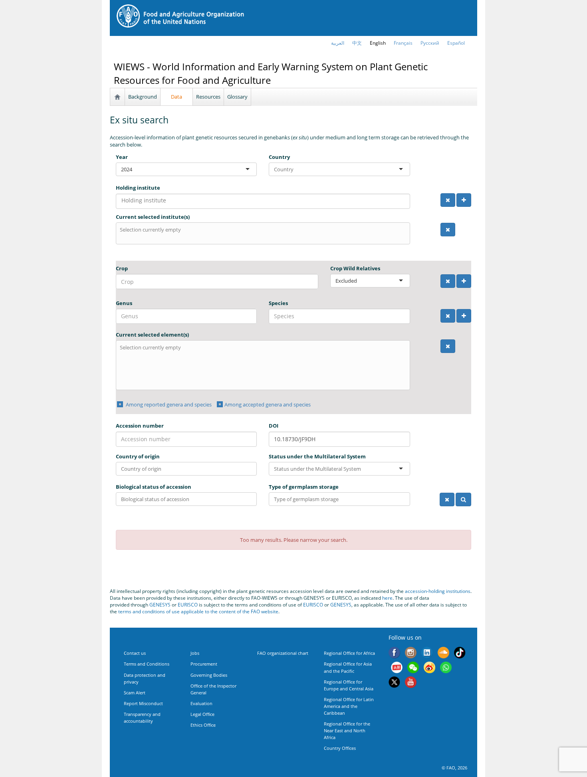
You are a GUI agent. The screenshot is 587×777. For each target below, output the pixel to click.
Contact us (135, 653)
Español (456, 43)
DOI (273, 425)
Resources (208, 96)
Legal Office (202, 714)
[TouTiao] (397, 668)
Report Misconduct (143, 703)
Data (176, 96)
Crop (122, 268)
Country (279, 157)
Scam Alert (134, 693)
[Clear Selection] (447, 200)
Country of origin (138, 456)
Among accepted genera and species (267, 404)
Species (278, 303)
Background (142, 96)
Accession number (140, 425)
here (387, 598)
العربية (337, 43)
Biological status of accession (153, 486)
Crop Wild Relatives (355, 268)
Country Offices (340, 748)
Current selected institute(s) (153, 216)
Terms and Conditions (146, 664)
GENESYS (160, 604)
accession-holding (425, 591)
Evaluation (201, 703)
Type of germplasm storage (304, 486)
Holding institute (138, 187)
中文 (357, 43)
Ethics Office (203, 725)
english (378, 43)
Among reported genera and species (168, 404)
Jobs (194, 653)
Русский (429, 43)
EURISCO (188, 604)
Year (122, 157)
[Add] (463, 200)
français (403, 43)
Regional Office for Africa (349, 653)
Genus (124, 303)
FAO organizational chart (282, 653)
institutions (458, 591)
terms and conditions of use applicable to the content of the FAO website (198, 611)
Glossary (237, 96)
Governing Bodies (208, 675)
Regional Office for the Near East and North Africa (347, 730)
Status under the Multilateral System (317, 456)
